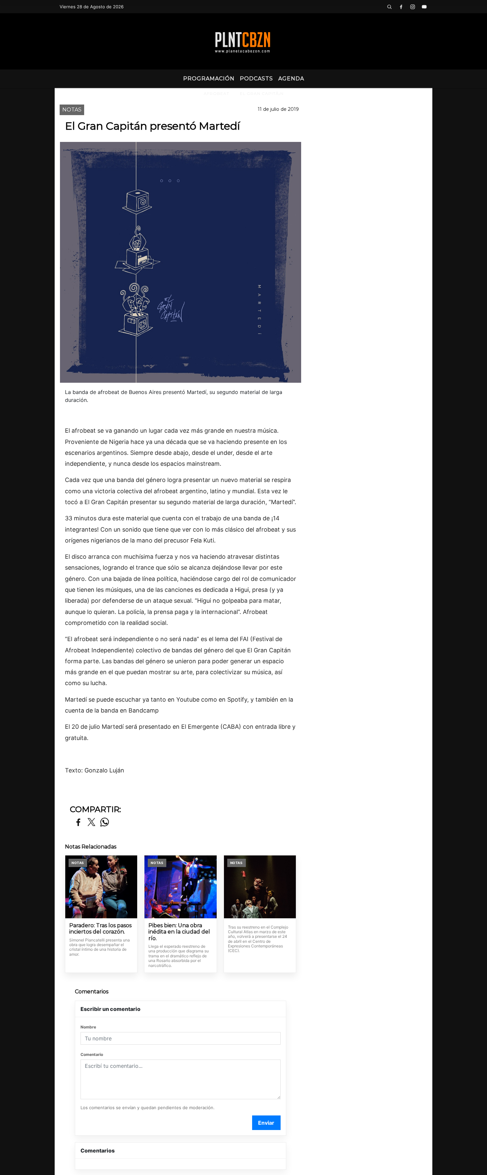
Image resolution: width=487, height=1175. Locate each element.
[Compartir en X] (91, 822)
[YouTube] (424, 6)
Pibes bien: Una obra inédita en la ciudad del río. (179, 931)
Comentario (92, 1054)
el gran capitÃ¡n (262, 93)
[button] (389, 6)
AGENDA (291, 78)
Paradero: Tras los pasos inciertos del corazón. (100, 928)
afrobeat (216, 93)
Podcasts (256, 78)
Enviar (266, 1122)
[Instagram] (412, 6)
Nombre (88, 1026)
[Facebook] (400, 6)
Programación (209, 78)
